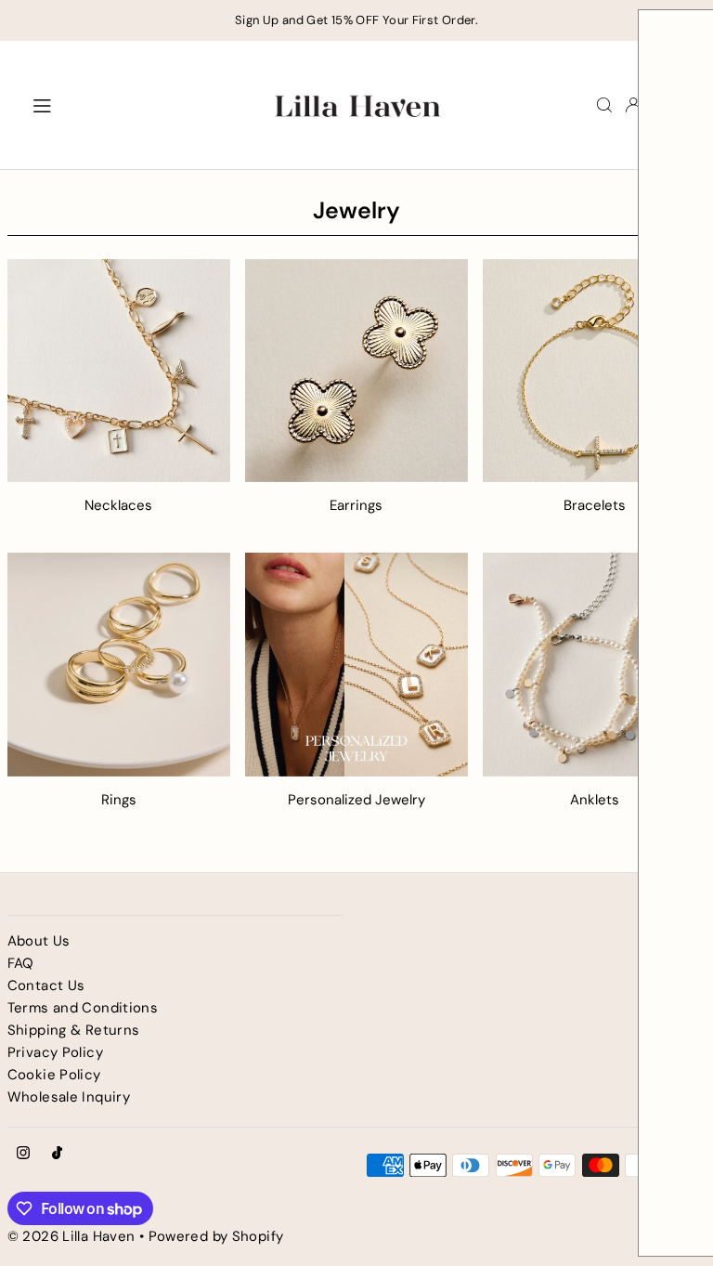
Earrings (356, 505)
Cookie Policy (54, 1074)
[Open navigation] (139, 104)
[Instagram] (23, 1154)
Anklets (594, 799)
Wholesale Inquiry (68, 1097)
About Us (39, 941)
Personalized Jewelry (356, 799)
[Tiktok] (57, 1154)
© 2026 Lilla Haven (71, 1236)
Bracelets (595, 505)
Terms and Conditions (83, 1007)
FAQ (20, 963)
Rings (118, 799)
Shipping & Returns (73, 1030)
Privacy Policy (55, 1052)
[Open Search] (604, 105)
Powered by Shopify (216, 1236)
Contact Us (46, 985)
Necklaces (118, 505)
